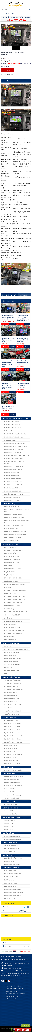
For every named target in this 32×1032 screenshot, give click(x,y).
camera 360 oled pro (10, 814)
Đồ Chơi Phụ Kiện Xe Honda (12, 568)
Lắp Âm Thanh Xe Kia (10, 655)
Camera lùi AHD (9, 792)
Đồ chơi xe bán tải (10, 624)
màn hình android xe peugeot (13, 481)
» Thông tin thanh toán (11, 999)
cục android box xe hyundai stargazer (8, 407)
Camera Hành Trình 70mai (12, 782)
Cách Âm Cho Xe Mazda (11, 708)
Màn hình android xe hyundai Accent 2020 (8, 339)
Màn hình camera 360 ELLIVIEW (13, 485)
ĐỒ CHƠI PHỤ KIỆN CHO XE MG (13, 550)
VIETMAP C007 (8, 829)
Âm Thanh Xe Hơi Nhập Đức (12, 664)
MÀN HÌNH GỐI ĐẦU (8, 833)
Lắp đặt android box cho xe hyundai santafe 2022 (23, 385)
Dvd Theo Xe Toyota (10, 870)
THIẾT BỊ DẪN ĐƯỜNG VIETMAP (11, 817)
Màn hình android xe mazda (13, 491)
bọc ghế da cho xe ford (11, 757)
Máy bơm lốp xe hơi (10, 575)
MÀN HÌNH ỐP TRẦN (8, 855)
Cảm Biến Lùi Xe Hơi (10, 639)
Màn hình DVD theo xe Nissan (13, 895)
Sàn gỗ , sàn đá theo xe (11, 848)
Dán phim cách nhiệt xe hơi (12, 537)
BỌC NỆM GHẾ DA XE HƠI (10, 717)
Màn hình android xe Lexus (12, 500)
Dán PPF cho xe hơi (10, 547)
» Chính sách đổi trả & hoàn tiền (14, 988)
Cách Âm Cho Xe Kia (10, 692)
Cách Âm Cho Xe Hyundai (12, 686)
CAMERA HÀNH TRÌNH (9, 773)
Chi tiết (13, 324)
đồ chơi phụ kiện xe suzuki (12, 627)
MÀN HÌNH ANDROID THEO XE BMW (14, 494)
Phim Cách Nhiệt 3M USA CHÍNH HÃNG (15, 534)
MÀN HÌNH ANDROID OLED (12, 424)
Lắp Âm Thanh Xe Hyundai (12, 661)
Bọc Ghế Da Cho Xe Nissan (12, 729)
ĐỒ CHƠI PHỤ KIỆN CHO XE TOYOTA (14, 596)
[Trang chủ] (16, 4)
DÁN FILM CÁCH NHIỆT (9, 503)
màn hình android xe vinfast (12, 478)
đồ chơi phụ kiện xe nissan (12, 605)
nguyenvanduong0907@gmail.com (14, 970)
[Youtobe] (9, 981)
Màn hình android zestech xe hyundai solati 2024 (8, 317)
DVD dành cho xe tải (10, 898)
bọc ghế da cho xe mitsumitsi (13, 742)
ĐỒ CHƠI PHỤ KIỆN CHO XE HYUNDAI (15, 590)
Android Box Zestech (10, 440)
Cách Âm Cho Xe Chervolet (12, 705)
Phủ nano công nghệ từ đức (13, 770)
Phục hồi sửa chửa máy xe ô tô (14, 630)
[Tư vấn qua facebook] (28, 907)
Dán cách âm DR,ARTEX (11, 652)
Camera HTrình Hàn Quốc (12, 798)
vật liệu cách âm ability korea (13, 689)
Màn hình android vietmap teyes (14, 488)
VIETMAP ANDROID (9, 820)
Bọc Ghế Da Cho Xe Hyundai (13, 736)
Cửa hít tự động (9, 609)
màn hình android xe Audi (12, 497)
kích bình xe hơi (9, 636)
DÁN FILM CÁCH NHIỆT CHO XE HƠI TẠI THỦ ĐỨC (16, 521)
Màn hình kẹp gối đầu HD (12, 836)
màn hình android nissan (11, 475)
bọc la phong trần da (10, 745)
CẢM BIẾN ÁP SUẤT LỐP (11, 553)
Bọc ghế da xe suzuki (10, 748)
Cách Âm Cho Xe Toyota (11, 698)
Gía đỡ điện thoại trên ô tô (12, 615)
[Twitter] (11, 295)
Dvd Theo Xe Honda (10, 886)
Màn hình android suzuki (11, 472)
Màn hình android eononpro (12, 452)
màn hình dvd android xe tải (13, 469)
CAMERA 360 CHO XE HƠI (10, 808)
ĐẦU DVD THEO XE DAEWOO (12, 874)
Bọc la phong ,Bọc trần (11, 760)
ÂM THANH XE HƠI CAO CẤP (11, 643)
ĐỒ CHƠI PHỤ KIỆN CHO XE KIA (13, 578)
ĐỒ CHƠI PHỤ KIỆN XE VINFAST (13, 633)
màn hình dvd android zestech (13, 437)
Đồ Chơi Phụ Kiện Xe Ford (11, 562)
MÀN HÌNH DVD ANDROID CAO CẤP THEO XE (15, 418)
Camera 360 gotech (10, 811)
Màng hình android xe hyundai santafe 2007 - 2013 (22, 339)
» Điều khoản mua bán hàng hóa (15, 993)
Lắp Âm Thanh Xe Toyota (11, 670)
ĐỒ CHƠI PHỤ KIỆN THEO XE (11, 544)
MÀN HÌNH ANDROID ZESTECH (12, 427)
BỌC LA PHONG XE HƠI (11, 720)
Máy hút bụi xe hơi (10, 593)
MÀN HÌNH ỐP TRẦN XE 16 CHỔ (13, 858)
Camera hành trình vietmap (12, 795)
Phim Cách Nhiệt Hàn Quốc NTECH (14, 525)
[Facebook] (8, 295)
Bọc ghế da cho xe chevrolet (13, 754)
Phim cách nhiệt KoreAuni (12, 540)
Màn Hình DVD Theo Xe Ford (12, 889)
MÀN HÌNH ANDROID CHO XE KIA (13, 458)
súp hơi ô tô (8, 667)
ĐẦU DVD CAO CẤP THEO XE (11, 868)
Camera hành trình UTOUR (12, 779)
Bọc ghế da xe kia (10, 751)
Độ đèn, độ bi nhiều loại (11, 581)
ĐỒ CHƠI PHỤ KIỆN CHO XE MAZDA (14, 599)
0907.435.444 (23, 1029)
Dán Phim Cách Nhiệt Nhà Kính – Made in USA (16, 510)
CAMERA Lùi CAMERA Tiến (12, 559)
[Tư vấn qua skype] (25, 907)
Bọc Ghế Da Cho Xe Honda (12, 733)
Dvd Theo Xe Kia (9, 880)
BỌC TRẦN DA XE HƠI (9, 801)
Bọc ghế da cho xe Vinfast (12, 723)
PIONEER (6, 673)
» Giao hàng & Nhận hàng (12, 986)
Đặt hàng (8, 70)
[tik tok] (5, 981)
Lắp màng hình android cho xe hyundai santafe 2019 (7, 386)
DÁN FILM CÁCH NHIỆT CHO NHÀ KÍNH (15, 531)
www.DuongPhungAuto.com (12, 968)
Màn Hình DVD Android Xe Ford (13, 449)
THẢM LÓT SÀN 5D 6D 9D (10, 842)
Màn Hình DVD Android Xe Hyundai (14, 443)
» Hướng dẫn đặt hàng (11, 996)
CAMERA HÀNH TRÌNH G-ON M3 (13, 776)
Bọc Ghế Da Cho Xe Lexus (12, 726)
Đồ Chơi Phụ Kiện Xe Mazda (12, 556)
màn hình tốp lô (9, 861)
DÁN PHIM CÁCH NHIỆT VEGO (13, 514)
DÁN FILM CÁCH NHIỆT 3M (11, 506)
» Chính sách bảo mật (11, 991)
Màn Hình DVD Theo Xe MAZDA (13, 892)
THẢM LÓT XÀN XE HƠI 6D (11, 845)
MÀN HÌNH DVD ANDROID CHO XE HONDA (16, 455)
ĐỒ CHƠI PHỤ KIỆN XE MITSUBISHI (13, 602)
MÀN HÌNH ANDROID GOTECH (13, 421)
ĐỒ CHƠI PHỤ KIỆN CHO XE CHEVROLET (15, 612)
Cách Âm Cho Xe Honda (11, 714)
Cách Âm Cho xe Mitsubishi (12, 711)
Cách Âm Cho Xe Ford (10, 701)
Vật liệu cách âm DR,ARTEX (12, 683)
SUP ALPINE (7, 646)
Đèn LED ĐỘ (7, 587)
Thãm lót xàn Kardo (10, 851)
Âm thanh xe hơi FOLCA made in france (16, 649)
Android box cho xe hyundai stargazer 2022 (23, 362)
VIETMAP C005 (8, 823)
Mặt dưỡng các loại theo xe (13, 621)
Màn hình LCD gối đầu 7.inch (13, 839)
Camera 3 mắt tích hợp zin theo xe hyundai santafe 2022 (8, 363)
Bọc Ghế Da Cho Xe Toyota (12, 763)
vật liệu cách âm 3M (10, 695)
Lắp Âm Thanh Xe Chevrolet (12, 658)
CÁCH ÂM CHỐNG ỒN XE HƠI (11, 677)
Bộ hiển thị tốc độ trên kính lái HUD (14, 584)
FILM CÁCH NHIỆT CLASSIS (11, 528)
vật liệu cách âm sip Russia (12, 680)
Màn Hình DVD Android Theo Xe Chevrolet (16, 434)
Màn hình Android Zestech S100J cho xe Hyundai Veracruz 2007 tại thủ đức (23, 318)
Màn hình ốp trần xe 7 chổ (12, 864)
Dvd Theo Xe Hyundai (10, 883)
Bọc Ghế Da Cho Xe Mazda (12, 739)
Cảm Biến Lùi (8, 565)
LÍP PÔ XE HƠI (8, 618)
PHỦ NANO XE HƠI (8, 767)
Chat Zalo (25, 1026)
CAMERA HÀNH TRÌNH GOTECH (13, 785)
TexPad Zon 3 (8, 431)
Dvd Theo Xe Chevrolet (11, 877)
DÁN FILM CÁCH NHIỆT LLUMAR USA (14, 517)
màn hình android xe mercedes (13, 466)
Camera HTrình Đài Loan (11, 789)
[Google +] (15, 295)
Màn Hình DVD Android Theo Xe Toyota (15, 446)
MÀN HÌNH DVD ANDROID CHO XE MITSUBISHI (14, 462)
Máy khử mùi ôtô (9, 572)
